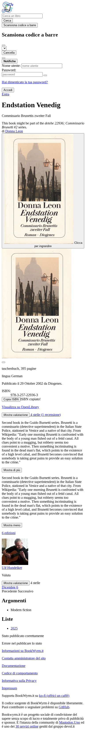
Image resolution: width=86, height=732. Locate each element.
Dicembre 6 (10, 587)
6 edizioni (8, 533)
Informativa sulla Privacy (19, 681)
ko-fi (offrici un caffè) (54, 695)
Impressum (9, 688)
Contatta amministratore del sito (24, 658)
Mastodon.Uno (69, 722)
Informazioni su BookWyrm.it (22, 651)
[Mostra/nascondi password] (45, 75)
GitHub (64, 707)
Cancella (9, 52)
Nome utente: (11, 65)
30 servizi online (26, 726)
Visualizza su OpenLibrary (20, 407)
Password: (9, 70)
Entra (5, 94)
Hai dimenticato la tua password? (25, 82)
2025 (14, 628)
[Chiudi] (3, 45)
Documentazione (13, 666)
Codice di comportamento (20, 673)
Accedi (8, 90)
